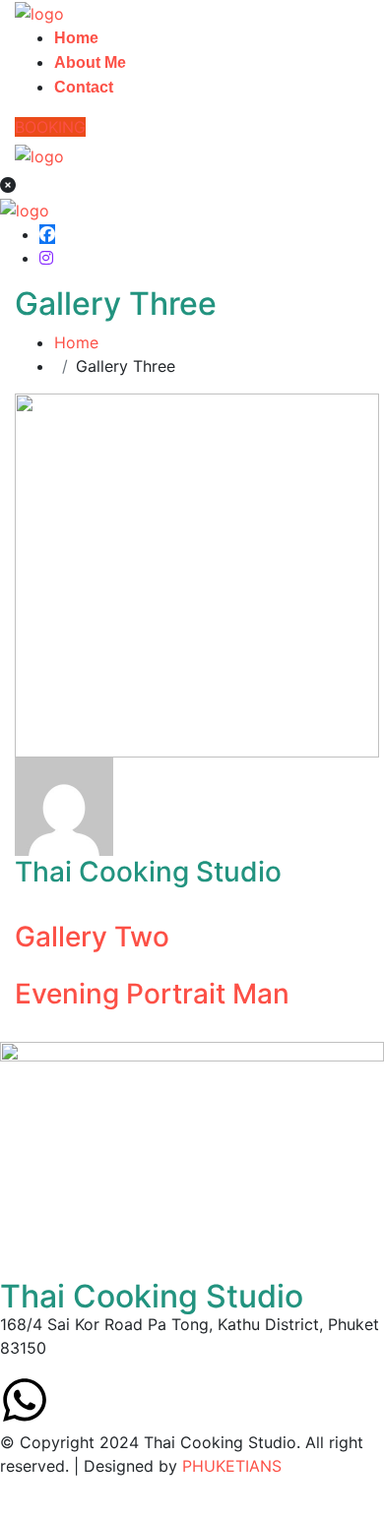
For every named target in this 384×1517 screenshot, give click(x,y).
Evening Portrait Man (152, 993)
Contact (83, 87)
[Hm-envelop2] (78, 1400)
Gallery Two (92, 936)
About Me (90, 62)
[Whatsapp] (24, 1400)
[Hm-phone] (133, 1400)
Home (76, 38)
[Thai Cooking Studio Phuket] (39, 12)
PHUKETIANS (232, 1466)
